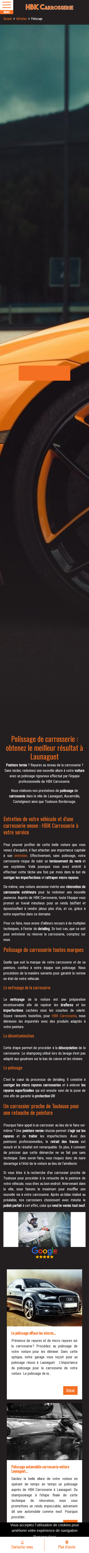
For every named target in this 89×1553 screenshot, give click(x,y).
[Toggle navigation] (6, 5)
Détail (70, 1390)
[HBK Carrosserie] (44, 7)
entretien (20, 856)
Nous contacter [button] (44, 373)
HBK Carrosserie (64, 1016)
